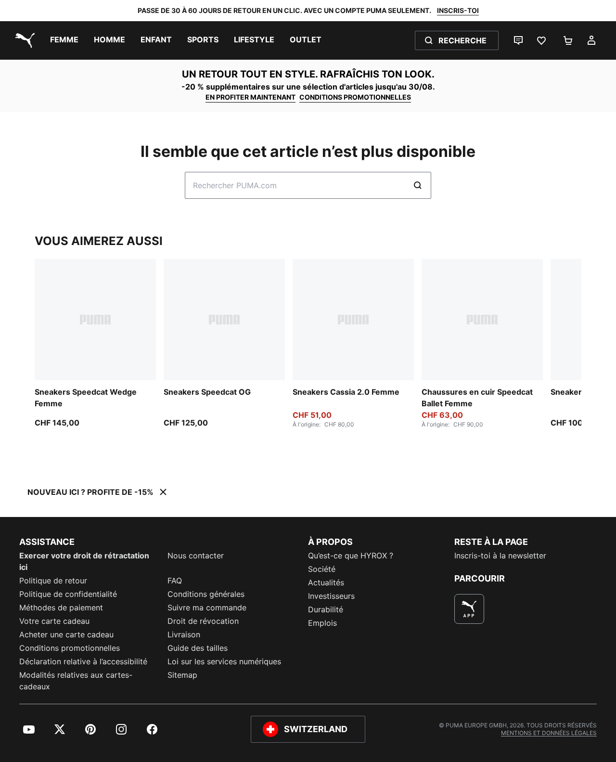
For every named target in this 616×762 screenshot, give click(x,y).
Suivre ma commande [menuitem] (206, 607)
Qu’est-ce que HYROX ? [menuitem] (350, 555)
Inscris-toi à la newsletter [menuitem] (500, 555)
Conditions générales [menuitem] (205, 594)
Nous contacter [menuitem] (195, 555)
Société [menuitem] (321, 569)
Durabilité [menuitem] (325, 609)
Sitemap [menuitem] (182, 675)
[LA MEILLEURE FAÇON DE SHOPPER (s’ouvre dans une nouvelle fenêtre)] (469, 609)
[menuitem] (64, 40)
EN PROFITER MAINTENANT (250, 97)
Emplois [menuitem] (322, 623)
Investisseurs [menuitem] (331, 596)
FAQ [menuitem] (174, 580)
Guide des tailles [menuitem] (197, 648)
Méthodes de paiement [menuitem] (61, 607)
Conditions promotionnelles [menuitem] (69, 648)
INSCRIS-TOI (458, 10)
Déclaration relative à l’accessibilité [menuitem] (83, 661)
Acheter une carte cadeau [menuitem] (66, 634)
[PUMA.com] (23, 40)
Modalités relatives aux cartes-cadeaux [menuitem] (75, 680)
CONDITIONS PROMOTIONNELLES (355, 97)
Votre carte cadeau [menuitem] (54, 621)
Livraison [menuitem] (183, 634)
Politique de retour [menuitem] (53, 580)
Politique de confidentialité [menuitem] (68, 594)
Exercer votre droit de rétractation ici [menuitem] (84, 561)
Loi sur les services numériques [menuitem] (224, 661)
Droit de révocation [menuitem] (203, 621)
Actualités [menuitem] (326, 582)
